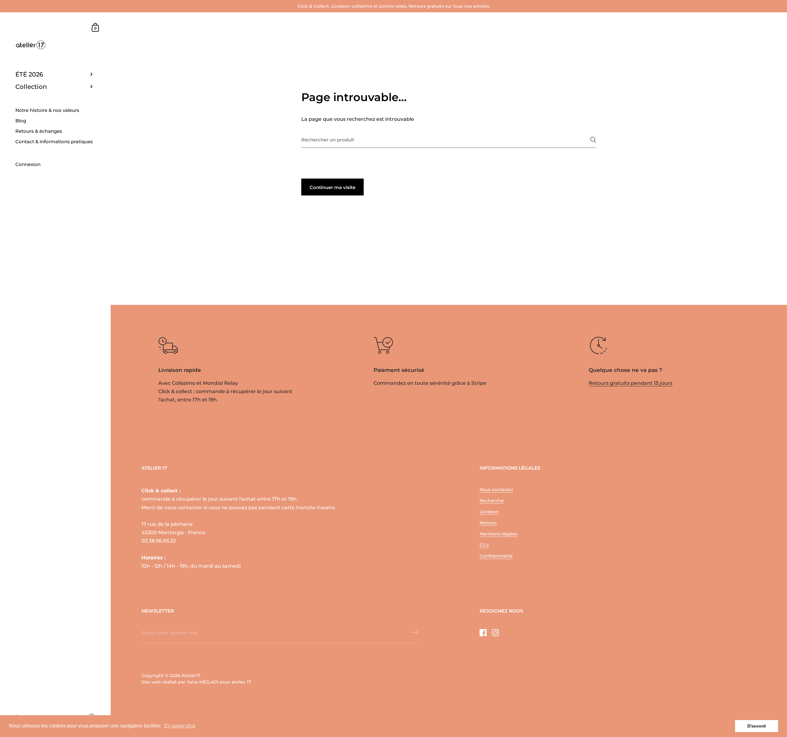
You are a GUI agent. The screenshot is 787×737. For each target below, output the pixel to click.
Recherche (492, 500)
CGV (484, 545)
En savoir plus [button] (179, 725)
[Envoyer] (593, 139)
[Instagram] (495, 632)
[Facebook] (483, 632)
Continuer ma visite (332, 187)
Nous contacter (496, 489)
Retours (488, 523)
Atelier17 (190, 675)
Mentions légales (498, 534)
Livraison (489, 511)
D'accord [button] (756, 725)
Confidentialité (496, 556)
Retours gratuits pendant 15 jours (630, 383)
